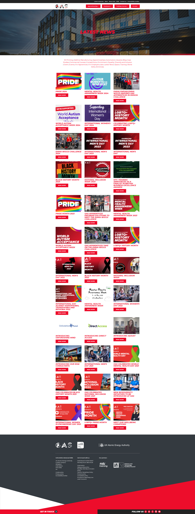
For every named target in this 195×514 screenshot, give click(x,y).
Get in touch (47, 512)
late (101, 65)
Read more (62, 95)
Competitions (91, 62)
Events (71, 65)
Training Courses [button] (121, 6)
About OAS (112, 1)
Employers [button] (107, 6)
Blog (124, 60)
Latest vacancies (99, 1)
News (106, 1)
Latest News (109, 65)
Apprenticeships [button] (93, 6)
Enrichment (102, 62)
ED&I (117, 1)
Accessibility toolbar (133, 1)
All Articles (100, 67)
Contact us (123, 1)
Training (123, 65)
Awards (119, 60)
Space (117, 65)
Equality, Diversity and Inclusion (120, 62)
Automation (110, 60)
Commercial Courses (77, 62)
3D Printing (68, 60)
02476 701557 (89, 460)
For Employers (94, 65)
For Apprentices (81, 65)
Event (66, 65)
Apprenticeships (99, 60)
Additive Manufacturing (83, 60)
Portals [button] (135, 6)
